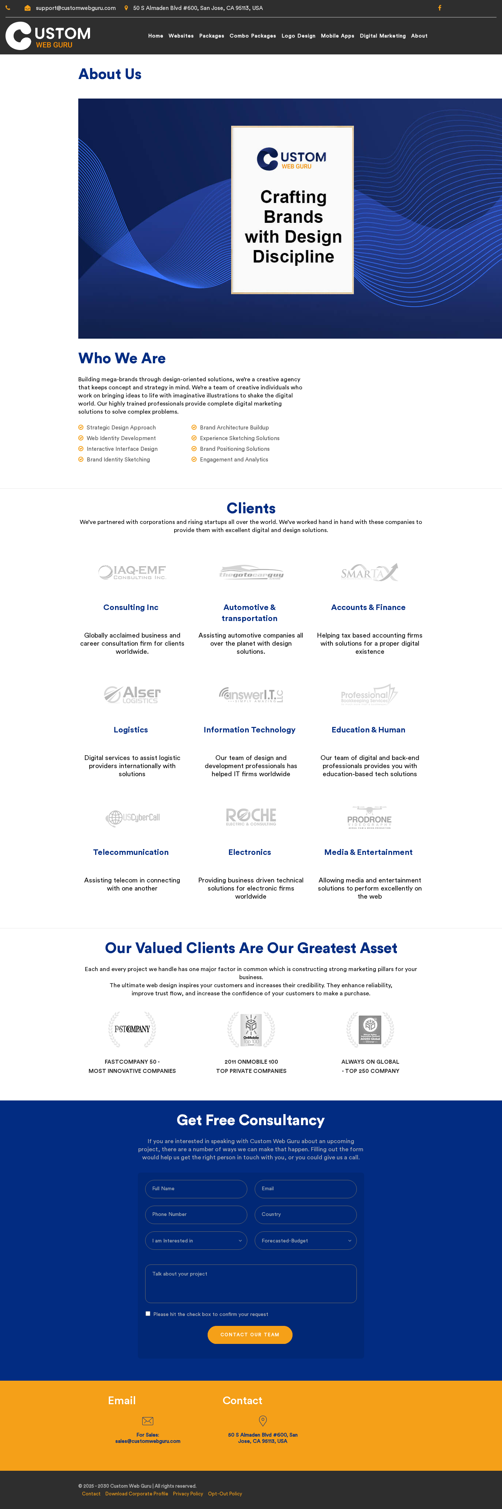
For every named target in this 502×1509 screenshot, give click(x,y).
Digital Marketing (383, 36)
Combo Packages (253, 36)
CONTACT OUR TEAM (250, 1335)
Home (156, 36)
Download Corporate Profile (136, 1493)
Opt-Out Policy (225, 1493)
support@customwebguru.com (76, 8)
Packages (212, 36)
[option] (132, 1040)
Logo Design (299, 36)
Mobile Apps (338, 36)
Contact (91, 1493)
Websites (181, 36)
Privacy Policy (188, 1493)
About (419, 36)
